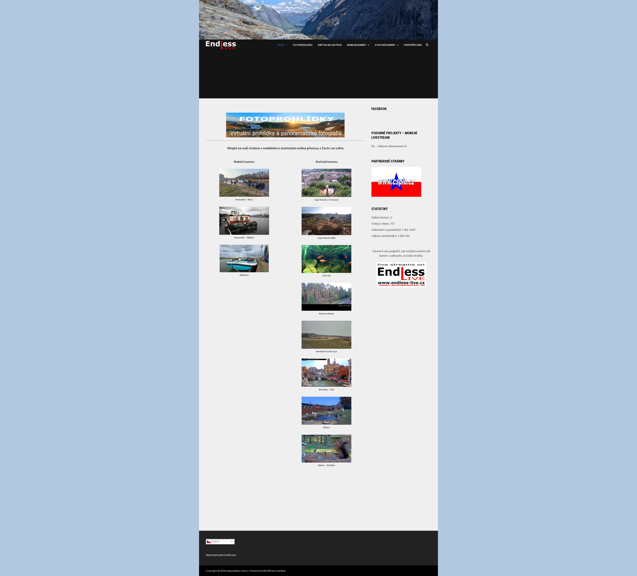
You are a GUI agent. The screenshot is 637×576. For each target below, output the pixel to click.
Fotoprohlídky (303, 44)
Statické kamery (385, 44)
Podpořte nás (413, 44)
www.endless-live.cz (237, 570)
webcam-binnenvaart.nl (392, 146)
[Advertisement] (318, 75)
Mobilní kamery (356, 44)
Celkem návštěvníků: (384, 236)
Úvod (281, 44)
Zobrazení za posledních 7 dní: (390, 230)
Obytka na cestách (330, 44)
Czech (215, 541)
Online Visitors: (380, 217)
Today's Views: (380, 223)
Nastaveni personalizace (221, 555)
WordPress (269, 570)
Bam (283, 570)
